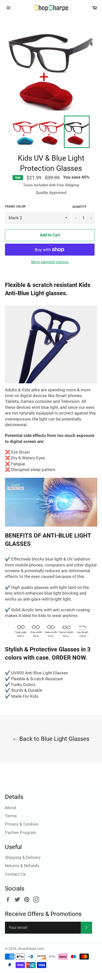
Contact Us (15, 874)
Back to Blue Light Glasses (53, 738)
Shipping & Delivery (23, 857)
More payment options (50, 262)
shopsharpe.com (31, 949)
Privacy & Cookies (22, 824)
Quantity (79, 206)
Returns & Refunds (22, 865)
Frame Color (15, 206)
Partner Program (20, 832)
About (10, 807)
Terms (11, 815)
